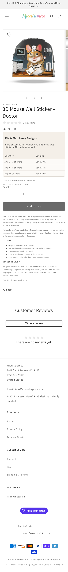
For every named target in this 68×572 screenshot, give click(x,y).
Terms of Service (16, 437)
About (10, 421)
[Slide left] (26, 98)
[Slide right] (42, 98)
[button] (7, 16)
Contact (11, 459)
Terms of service (15, 564)
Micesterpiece (21, 559)
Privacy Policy (14, 429)
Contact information (53, 564)
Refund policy (37, 559)
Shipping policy (33, 564)
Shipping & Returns (18, 474)
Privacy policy (53, 559)
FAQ (9, 466)
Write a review (34, 323)
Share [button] (9, 289)
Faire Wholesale (16, 496)
